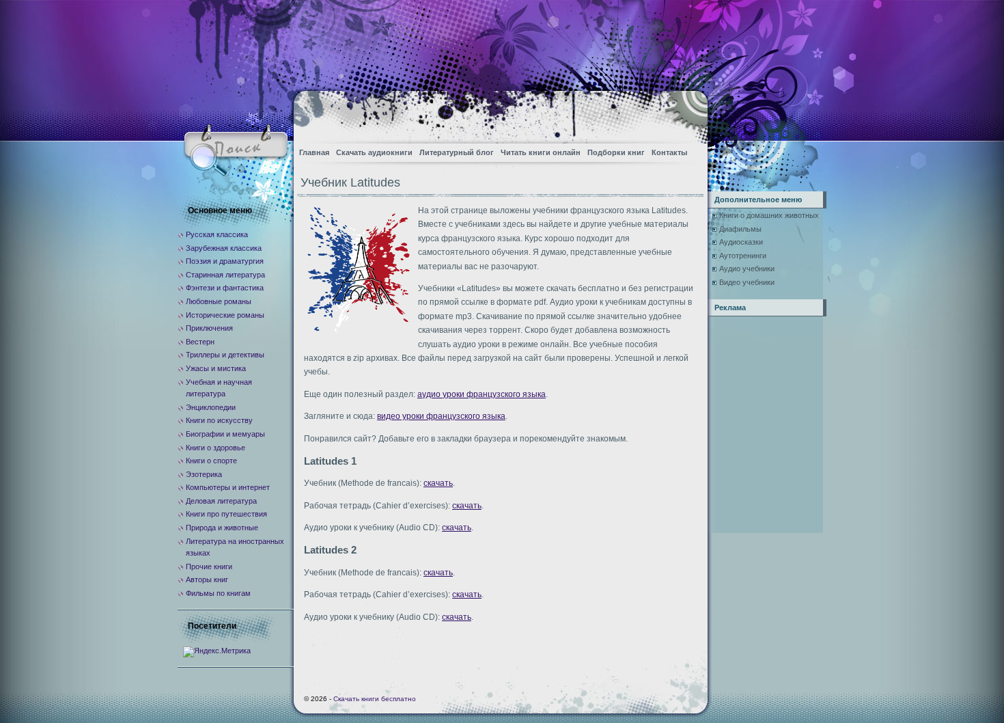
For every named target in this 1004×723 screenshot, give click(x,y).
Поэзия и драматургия (225, 261)
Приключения (209, 328)
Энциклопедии (211, 407)
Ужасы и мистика (216, 368)
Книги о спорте (211, 460)
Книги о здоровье (215, 448)
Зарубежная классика (224, 248)
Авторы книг (207, 579)
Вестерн (200, 342)
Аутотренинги (742, 255)
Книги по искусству (219, 420)
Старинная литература (225, 275)
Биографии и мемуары (225, 434)
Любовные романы (218, 301)
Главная (314, 152)
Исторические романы (225, 315)
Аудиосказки (741, 242)
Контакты (669, 152)
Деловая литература (221, 501)
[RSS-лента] (685, 113)
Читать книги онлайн (541, 152)
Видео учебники (747, 282)
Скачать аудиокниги (374, 152)
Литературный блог (456, 152)
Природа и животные (222, 527)
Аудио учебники (747, 268)
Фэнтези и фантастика (225, 288)
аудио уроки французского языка (481, 394)
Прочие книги (209, 566)
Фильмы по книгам (218, 593)
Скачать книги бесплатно (374, 698)
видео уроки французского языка (441, 416)
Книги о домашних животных (769, 215)
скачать (438, 483)
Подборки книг (616, 152)
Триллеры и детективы (225, 355)
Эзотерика (204, 474)
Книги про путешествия (226, 514)
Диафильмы (740, 229)
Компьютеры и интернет (228, 487)
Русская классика (217, 234)
